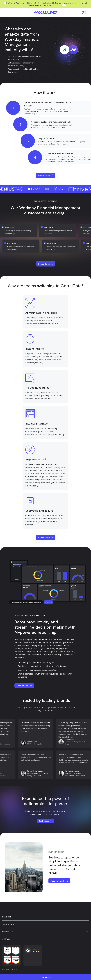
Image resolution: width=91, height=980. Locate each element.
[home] (45, 12)
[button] (7, 12)
